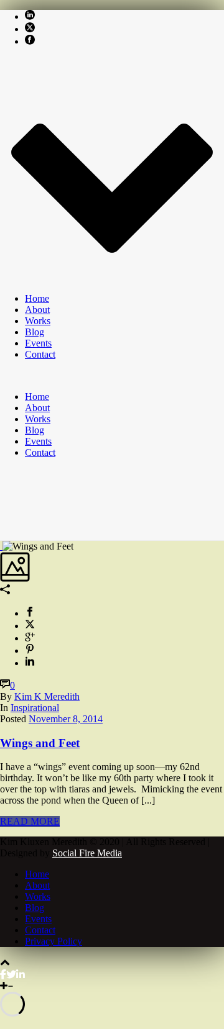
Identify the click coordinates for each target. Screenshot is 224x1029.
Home (37, 298)
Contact (40, 354)
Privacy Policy (53, 941)
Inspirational (35, 707)
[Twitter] (11, 974)
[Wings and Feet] (1, 546)
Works (37, 320)
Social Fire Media (87, 853)
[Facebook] (3, 974)
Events (38, 343)
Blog (34, 332)
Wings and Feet (40, 743)
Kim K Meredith (47, 696)
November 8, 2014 (66, 719)
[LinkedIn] (20, 974)
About (37, 309)
